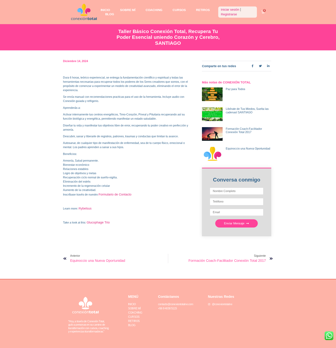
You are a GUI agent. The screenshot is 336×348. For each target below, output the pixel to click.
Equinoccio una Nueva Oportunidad (248, 148)
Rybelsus (85, 208)
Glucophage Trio (98, 222)
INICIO (105, 10)
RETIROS (203, 10)
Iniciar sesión (230, 9)
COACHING (154, 10)
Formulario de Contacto (115, 194)
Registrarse (229, 14)
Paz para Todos (235, 89)
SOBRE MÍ (127, 10)
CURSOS (179, 10)
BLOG (109, 14)
